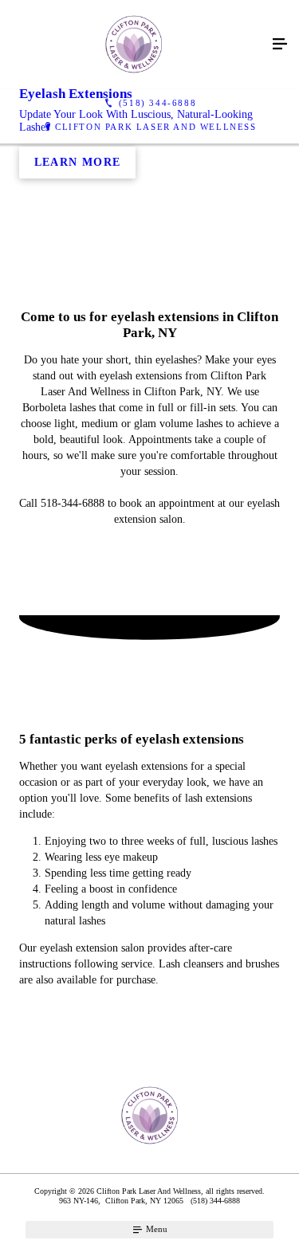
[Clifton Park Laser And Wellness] (133, 45)
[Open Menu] (280, 44)
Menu (155, 1229)
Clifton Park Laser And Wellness (156, 126)
